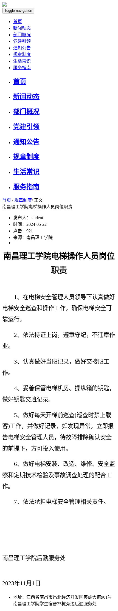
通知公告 (22, 48)
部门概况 (22, 34)
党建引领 (22, 41)
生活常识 (22, 61)
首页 (17, 21)
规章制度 (22, 54)
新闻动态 (22, 28)
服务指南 (22, 67)
